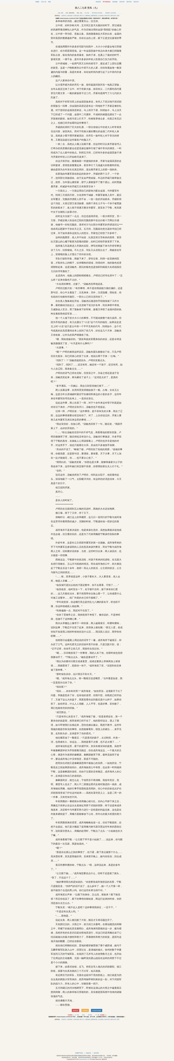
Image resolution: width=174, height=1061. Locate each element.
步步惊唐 (100, 15)
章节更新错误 (106, 2)
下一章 (97, 1015)
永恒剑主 (63, 15)
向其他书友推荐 (96, 1010)
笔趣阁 (37, 2)
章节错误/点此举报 (97, 13)
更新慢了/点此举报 (110, 13)
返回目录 (136, 2)
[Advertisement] (87, 1037)
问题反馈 (88, 1053)
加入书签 (87, 13)
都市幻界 (113, 15)
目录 (83, 1015)
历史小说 (43, 2)
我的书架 (129, 2)
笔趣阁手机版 (79, 1053)
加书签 (90, 1015)
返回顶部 (96, 1053)
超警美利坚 (94, 15)
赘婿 (49, 2)
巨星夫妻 (76, 15)
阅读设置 (98, 2)
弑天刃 (82, 15)
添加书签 (122, 2)
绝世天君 (107, 15)
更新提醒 (114, 2)
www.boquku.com (85, 1059)
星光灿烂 (70, 15)
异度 (118, 15)
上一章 (77, 1015)
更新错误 (75, 1010)
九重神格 (87, 15)
